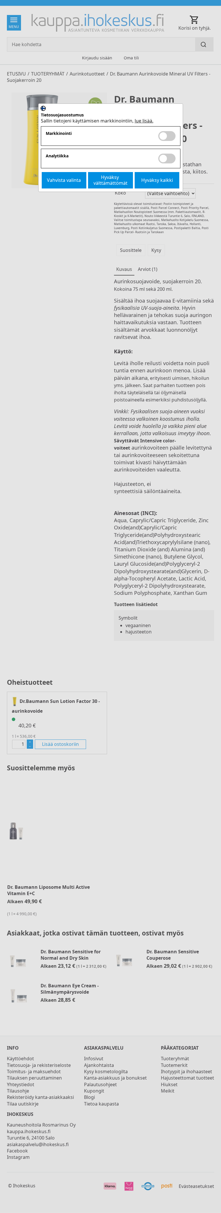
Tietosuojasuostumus (62, 115)
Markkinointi (59, 133)
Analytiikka (57, 156)
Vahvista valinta (64, 180)
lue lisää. (144, 121)
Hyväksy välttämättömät (110, 180)
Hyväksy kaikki (157, 180)
